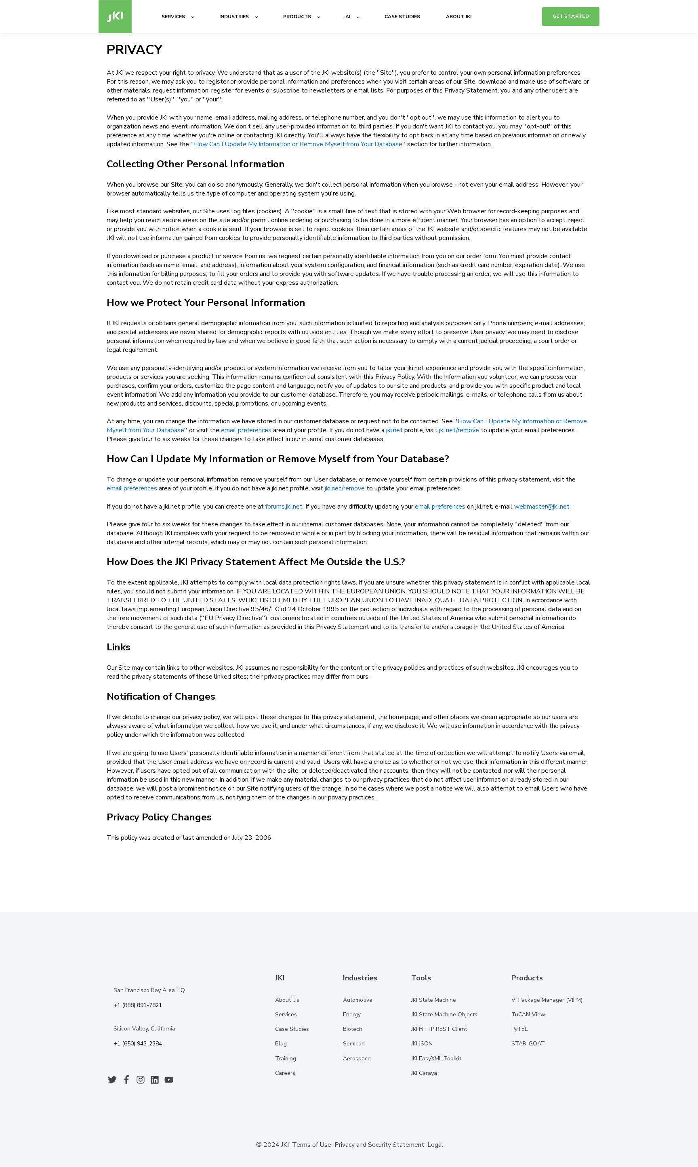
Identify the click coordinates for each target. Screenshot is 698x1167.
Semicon (354, 1043)
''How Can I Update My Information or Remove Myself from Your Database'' (298, 144)
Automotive (357, 1000)
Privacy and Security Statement (379, 1144)
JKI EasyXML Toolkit (436, 1058)
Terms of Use (311, 1144)
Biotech (352, 1029)
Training (285, 1058)
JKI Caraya (424, 1073)
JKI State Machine (433, 1000)
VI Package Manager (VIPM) (546, 1000)
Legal (435, 1144)
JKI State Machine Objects (444, 1014)
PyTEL (519, 1029)
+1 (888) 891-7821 (138, 1005)
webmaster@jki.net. (542, 506)
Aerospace (357, 1058)
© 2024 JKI (271, 1144)
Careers (285, 1073)
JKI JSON (422, 1043)
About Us (287, 1000)
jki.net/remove (459, 430)
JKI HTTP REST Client (439, 1029)
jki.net (394, 430)
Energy (352, 1014)
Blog (281, 1043)
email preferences (246, 430)
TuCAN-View (528, 1014)
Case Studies (292, 1029)
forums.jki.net (284, 506)
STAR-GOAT (528, 1043)
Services (286, 1014)
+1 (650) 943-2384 (138, 1043)
